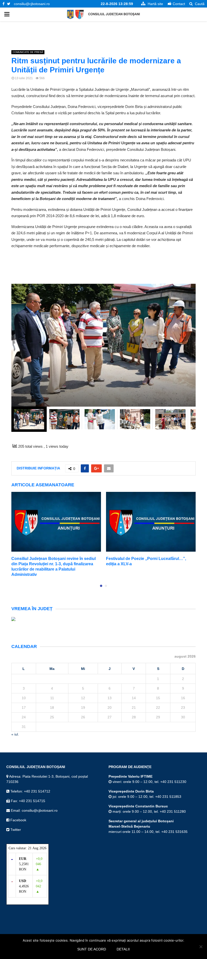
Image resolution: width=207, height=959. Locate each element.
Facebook (17, 820)
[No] (200, 946)
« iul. (15, 734)
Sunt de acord (91, 949)
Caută (199, 4)
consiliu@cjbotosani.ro (32, 4)
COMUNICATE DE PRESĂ (28, 52)
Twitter (15, 830)
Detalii (123, 949)
